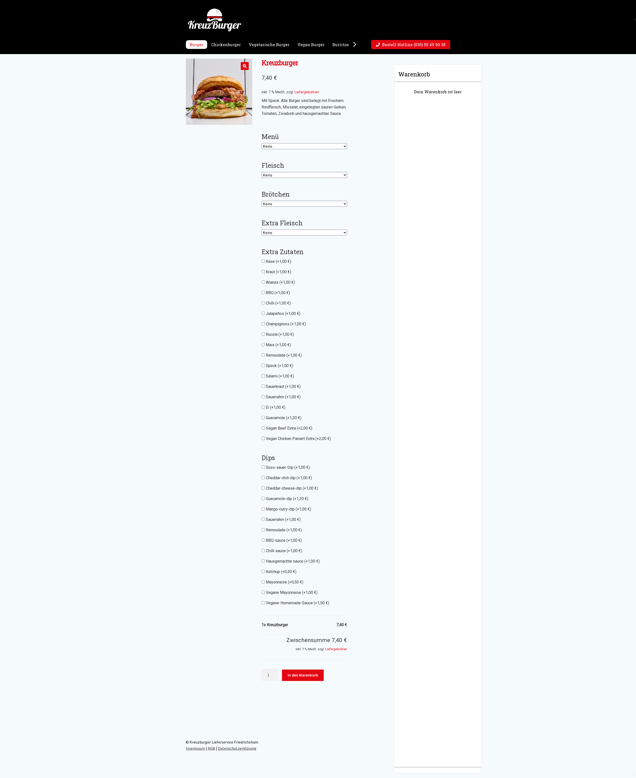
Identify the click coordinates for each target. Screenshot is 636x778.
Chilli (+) (278, 303)
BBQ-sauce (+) (283, 540)
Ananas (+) (280, 282)
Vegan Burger (310, 44)
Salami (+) (279, 376)
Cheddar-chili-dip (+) (288, 477)
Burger (196, 44)
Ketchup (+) (280, 571)
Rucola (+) (279, 334)
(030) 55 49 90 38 (413, 44)
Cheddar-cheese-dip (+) (291, 488)
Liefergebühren (307, 92)
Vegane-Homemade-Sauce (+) (297, 603)
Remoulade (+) (283, 355)
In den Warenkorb (303, 675)
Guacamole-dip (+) (286, 498)
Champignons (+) (285, 324)
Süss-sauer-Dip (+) (287, 467)
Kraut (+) (278, 272)
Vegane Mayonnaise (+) (291, 592)
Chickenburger (226, 44)
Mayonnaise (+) (284, 582)
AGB (211, 748)
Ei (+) (275, 407)
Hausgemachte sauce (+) (292, 561)
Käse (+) (278, 261)
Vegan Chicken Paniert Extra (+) (298, 438)
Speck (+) (279, 365)
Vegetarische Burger (269, 44)
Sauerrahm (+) (283, 397)
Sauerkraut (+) (283, 386)
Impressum (195, 748)
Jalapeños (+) (282, 313)
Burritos (340, 44)
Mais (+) (278, 344)
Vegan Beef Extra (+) (288, 428)
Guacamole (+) (283, 417)
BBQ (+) (277, 292)
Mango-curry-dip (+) (288, 509)
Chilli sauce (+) (283, 550)
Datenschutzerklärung (237, 748)
